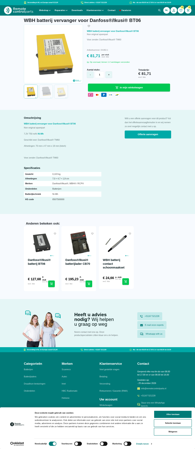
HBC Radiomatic (70, 391)
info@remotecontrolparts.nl (153, 388)
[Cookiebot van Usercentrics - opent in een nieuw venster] (17, 444)
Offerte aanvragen (148, 134)
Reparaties (60, 10)
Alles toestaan (172, 414)
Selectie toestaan (173, 423)
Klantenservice (94, 10)
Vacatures (126, 10)
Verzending (104, 384)
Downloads (77, 10)
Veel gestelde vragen (109, 369)
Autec (64, 376)
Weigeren (172, 431)
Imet (64, 384)
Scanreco (66, 369)
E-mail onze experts (154, 325)
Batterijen (28, 369)
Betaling (103, 376)
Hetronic (66, 398)
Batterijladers (30, 376)
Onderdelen (29, 391)
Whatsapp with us (153, 334)
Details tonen (142, 444)
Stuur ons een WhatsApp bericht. (153, 404)
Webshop (43, 10)
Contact (112, 10)
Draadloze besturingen (34, 384)
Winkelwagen (105, 405)
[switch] (78, 444)
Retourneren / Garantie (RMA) (113, 391)
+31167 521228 (152, 316)
